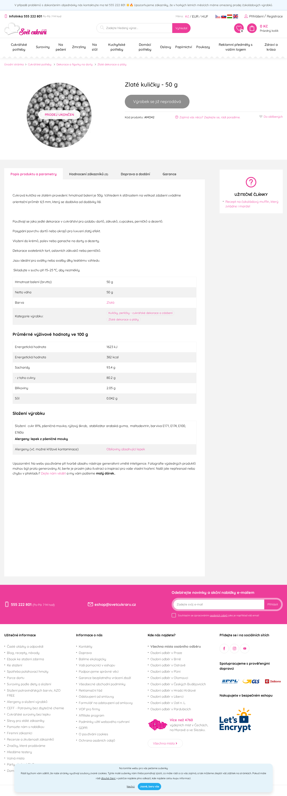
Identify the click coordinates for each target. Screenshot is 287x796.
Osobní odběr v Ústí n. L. (168, 703)
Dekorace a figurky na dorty (74, 64)
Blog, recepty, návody (23, 653)
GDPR (83, 728)
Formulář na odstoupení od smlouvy (106, 703)
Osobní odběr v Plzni (165, 671)
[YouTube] (244, 648)
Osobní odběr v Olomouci (169, 678)
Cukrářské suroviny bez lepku (29, 714)
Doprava (85, 653)
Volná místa (15, 758)
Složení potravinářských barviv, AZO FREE (34, 693)
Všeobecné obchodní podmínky (102, 684)
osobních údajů (219, 615)
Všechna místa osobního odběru (175, 646)
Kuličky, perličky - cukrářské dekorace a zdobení (140, 313)
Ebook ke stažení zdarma (25, 659)
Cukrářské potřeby (39, 64)
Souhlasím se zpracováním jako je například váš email (218, 615)
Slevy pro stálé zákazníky (25, 720)
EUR (195, 16)
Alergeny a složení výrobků (27, 702)
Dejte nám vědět (53, 473)
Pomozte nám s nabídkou (25, 727)
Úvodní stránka (14, 64)
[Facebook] (224, 648)
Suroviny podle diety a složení (29, 684)
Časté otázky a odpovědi (25, 646)
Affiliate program (91, 715)
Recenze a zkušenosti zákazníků (30, 739)
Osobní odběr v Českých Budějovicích (178, 684)
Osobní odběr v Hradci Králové (173, 690)
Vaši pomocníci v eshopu (97, 665)
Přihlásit (272, 604)
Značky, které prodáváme (26, 745)
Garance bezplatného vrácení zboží (105, 678)
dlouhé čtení (108, 778)
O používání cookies (93, 734)
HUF (204, 16)
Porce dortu (15, 678)
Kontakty (85, 646)
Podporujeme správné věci (98, 671)
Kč (187, 16)
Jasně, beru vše (149, 786)
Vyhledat (181, 28)
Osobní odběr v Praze (166, 653)
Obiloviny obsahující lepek (126, 449)
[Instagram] (234, 648)
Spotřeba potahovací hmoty (27, 671)
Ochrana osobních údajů (97, 740)
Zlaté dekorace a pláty (111, 64)
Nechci (131, 786)
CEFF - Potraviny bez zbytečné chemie (35, 708)
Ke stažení (14, 665)
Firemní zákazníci (19, 733)
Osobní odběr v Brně (165, 659)
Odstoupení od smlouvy (96, 696)
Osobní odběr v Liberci (166, 696)
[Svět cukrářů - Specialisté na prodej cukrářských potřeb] (25, 29)
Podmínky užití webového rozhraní (104, 722)
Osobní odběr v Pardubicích (170, 709)
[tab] (33, 173)
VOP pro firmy (89, 709)
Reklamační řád (90, 690)
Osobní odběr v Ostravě (168, 665)
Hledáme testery (19, 752)
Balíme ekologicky (92, 659)
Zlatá (110, 302)
